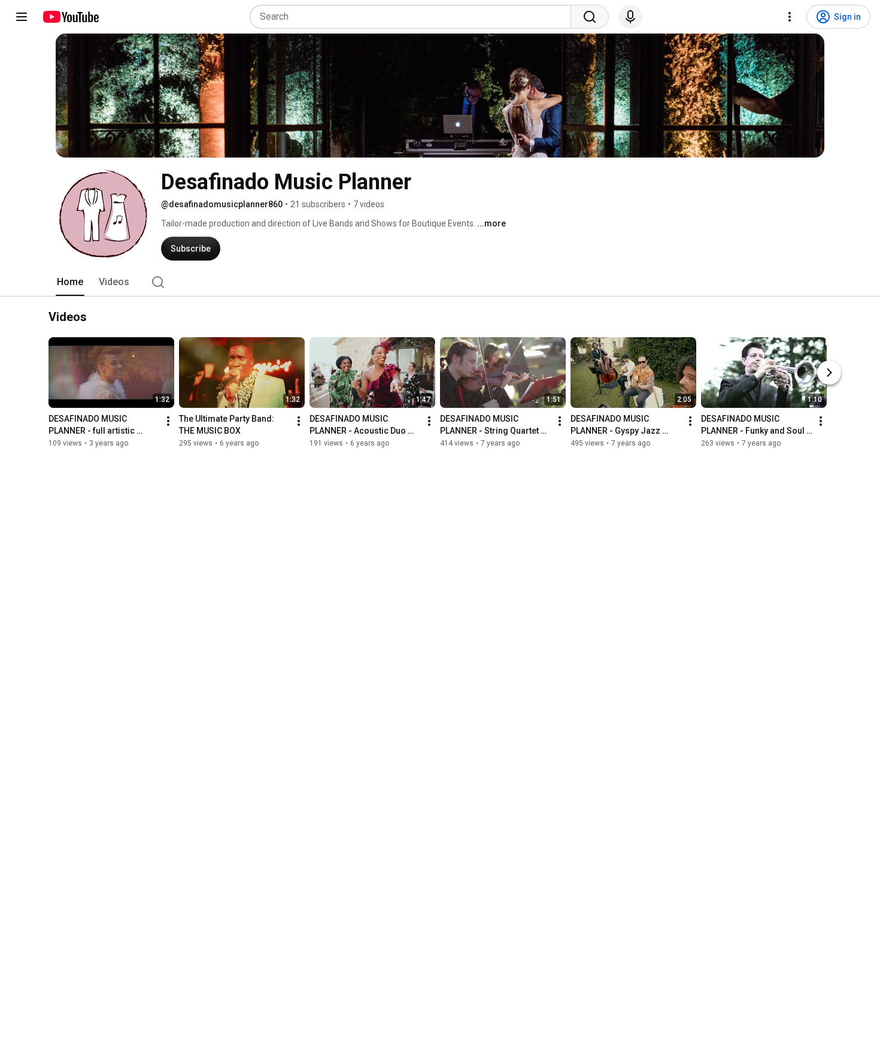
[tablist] (440, 282)
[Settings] (789, 17)
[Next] (829, 373)
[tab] (70, 282)
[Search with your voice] (630, 17)
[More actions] (168, 421)
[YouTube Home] (70, 17)
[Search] (590, 17)
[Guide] (21, 17)
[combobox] (414, 17)
